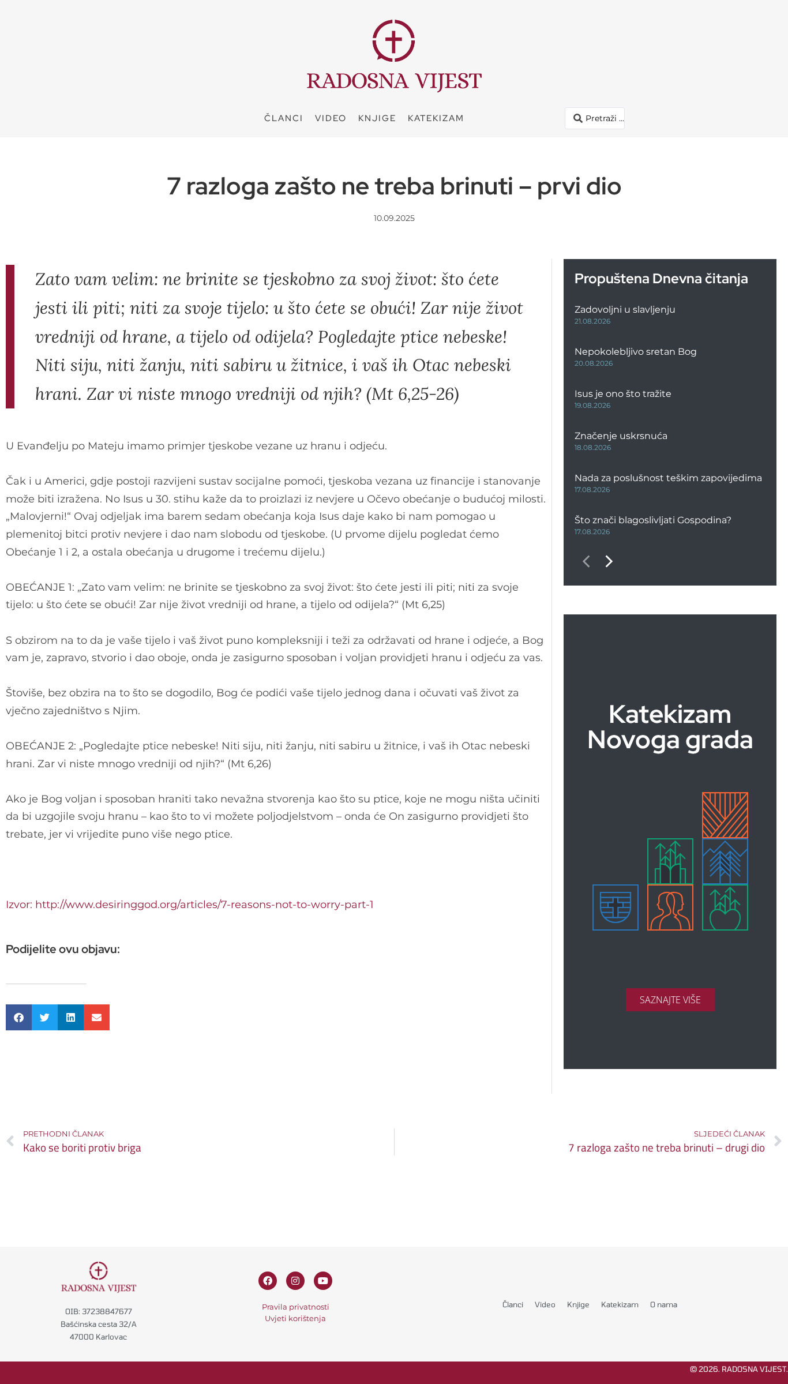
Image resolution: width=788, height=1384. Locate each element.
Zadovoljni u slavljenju (625, 309)
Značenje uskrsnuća (621, 435)
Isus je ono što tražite (623, 393)
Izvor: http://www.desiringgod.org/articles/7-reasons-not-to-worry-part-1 (190, 904)
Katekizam (436, 118)
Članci (283, 118)
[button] (19, 1017)
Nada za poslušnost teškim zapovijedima (668, 477)
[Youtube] (323, 1281)
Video (331, 118)
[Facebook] (267, 1281)
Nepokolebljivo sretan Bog (636, 351)
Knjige (377, 118)
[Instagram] (295, 1281)
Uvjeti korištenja (295, 1318)
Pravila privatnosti (295, 1306)
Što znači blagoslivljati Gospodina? (653, 520)
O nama (663, 1304)
